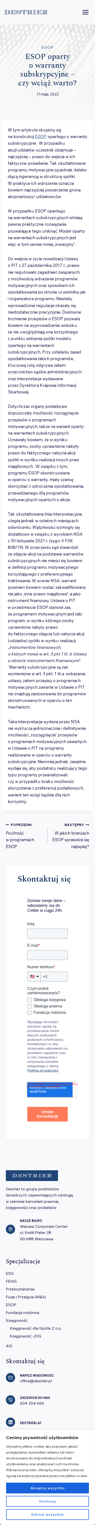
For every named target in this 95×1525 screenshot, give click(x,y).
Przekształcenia (20, 1289)
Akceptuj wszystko (47, 1488)
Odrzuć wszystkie (47, 1514)
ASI (9, 1345)
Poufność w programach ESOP (20, 836)
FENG (11, 1281)
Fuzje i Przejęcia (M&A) (26, 1296)
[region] (47, 1477)
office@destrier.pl (36, 1380)
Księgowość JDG (25, 1336)
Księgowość (17, 1320)
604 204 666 (32, 1403)
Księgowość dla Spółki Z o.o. (36, 1328)
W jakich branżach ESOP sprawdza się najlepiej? (70, 836)
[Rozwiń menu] (85, 12)
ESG (10, 1273)
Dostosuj (47, 1501)
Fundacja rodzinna (22, 1312)
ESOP (47, 47)
